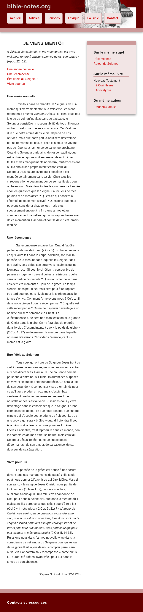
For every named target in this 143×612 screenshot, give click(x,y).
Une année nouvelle (20, 69)
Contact (112, 18)
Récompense (102, 58)
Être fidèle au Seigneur (22, 78)
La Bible (93, 18)
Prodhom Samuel (105, 107)
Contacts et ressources (27, 602)
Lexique (73, 18)
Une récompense (18, 74)
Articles (34, 18)
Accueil (15, 18)
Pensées (53, 18)
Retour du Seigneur (106, 63)
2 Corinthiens (104, 85)
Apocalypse (103, 90)
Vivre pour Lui (16, 83)
